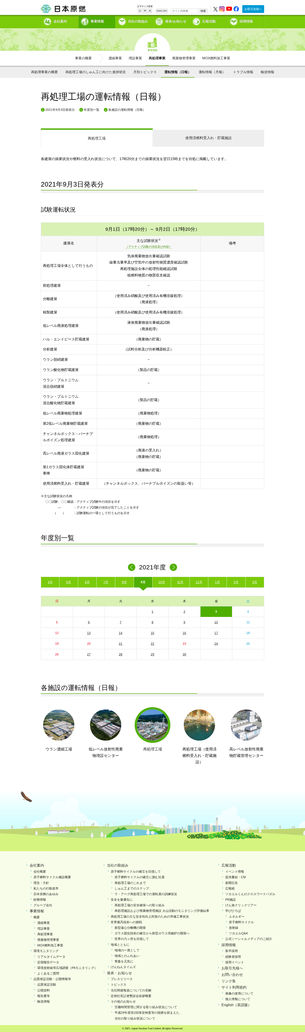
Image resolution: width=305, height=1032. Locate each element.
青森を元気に (124, 961)
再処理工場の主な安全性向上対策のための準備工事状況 (150, 916)
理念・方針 (41, 883)
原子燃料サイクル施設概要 (52, 877)
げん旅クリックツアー (241, 905)
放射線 (233, 927)
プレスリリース (122, 979)
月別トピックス (145, 72)
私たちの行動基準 (45, 888)
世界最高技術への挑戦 (126, 922)
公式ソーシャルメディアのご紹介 (248, 939)
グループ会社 (42, 905)
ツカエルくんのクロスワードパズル (250, 894)
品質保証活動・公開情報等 (52, 979)
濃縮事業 (115, 58)
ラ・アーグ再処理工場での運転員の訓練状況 (146, 894)
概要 (36, 917)
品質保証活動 (46, 984)
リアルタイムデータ (51, 956)
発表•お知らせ (175, 21)
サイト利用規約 (234, 987)
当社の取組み (138, 21)
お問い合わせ (232, 974)
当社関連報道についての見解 (131, 990)
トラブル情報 (243, 72)
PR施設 (230, 899)
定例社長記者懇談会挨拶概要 (131, 996)
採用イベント (234, 962)
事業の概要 (83, 58)
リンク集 (228, 981)
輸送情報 (267, 72)
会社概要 (39, 871)
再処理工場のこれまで (130, 883)
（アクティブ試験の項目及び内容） (148, 246)
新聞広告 (231, 883)
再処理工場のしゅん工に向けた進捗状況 (95, 72)
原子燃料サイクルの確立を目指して (136, 871)
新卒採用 (231, 951)
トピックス (118, 984)
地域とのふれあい (127, 956)
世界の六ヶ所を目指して (132, 939)
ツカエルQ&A (238, 933)
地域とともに (120, 944)
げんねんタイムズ (123, 967)
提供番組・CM (235, 877)
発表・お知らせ (119, 973)
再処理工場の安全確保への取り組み (140, 905)
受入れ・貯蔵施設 (208, 138)
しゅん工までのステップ (132, 888)
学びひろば (233, 911)
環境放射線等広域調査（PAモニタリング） (67, 968)
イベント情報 (234, 871)
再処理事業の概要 (44, 72)
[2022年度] (173, 567)
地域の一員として (127, 950)
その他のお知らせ (123, 1001)
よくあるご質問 (48, 973)
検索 (203, 10)
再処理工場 (97, 138)
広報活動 (209, 21)
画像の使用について (239, 993)
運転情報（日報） (177, 72)
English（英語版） (236, 1005)
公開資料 (43, 990)
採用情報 (246, 21)
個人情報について (237, 999)
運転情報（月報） (212, 72)
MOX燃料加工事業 (216, 58)
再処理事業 (157, 58)
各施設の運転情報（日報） (127, 109)
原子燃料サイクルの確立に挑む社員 (140, 877)
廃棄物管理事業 (184, 58)
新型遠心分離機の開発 (130, 927)
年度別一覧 (91, 109)
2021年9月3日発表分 (60, 109)
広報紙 (230, 888)
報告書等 (43, 996)
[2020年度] (131, 567)
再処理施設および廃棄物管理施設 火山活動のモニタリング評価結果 (162, 911)
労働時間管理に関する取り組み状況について (146, 1007)
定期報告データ (48, 962)
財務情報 (39, 899)
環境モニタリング (45, 951)
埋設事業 (135, 58)
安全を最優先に (122, 899)
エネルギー (236, 916)
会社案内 (60, 21)
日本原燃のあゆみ (45, 894)
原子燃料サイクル (241, 922)
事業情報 (97, 21)
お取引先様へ (253, 9)
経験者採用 (233, 956)
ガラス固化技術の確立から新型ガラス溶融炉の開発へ (152, 933)
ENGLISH (162, 11)
